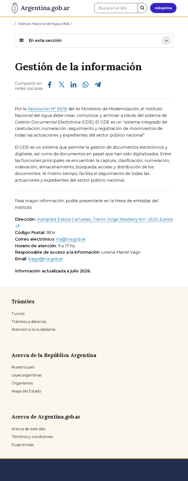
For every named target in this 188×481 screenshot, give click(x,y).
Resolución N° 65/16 (47, 108)
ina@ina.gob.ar (71, 239)
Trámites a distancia (28, 322)
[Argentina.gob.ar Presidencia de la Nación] (40, 8)
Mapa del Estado (26, 391)
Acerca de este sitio (28, 429)
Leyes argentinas (26, 375)
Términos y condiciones (32, 437)
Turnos (18, 314)
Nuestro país (22, 367)
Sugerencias (22, 445)
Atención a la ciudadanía (33, 329)
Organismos (22, 383)
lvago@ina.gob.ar (45, 258)
